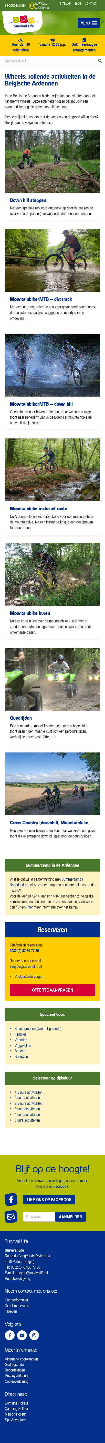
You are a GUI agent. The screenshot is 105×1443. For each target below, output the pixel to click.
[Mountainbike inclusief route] (52, 486)
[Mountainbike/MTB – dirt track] (52, 277)
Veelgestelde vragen (29, 976)
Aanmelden (70, 1216)
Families (21, 1034)
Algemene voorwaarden (21, 1359)
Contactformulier (16, 1300)
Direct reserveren (17, 1305)
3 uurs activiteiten (27, 1109)
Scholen (20, 1051)
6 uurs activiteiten (27, 1120)
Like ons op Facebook (49, 1199)
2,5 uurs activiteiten (28, 1103)
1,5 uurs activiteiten (28, 1092)
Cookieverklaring (16, 1381)
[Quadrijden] (52, 696)
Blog (77, 3)
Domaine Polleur (16, 1403)
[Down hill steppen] (52, 175)
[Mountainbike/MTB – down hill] (52, 382)
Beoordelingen (15, 1370)
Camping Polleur (16, 1408)
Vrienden (21, 1040)
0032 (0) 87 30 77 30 (25, 1267)
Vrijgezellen (23, 1045)
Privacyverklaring (17, 1375)
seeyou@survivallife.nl (26, 966)
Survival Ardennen (42, 5)
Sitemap (65, 3)
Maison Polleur (15, 1414)
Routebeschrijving (17, 1278)
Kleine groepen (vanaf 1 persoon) (38, 1028)
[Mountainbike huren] (52, 591)
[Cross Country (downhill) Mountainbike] (52, 798)
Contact (90, 3)
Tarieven (11, 1311)
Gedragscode (14, 1364)
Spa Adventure (15, 1419)
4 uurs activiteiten (27, 1114)
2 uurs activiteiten (27, 1097)
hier (30, 907)
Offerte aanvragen (52, 990)
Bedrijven (21, 1056)
